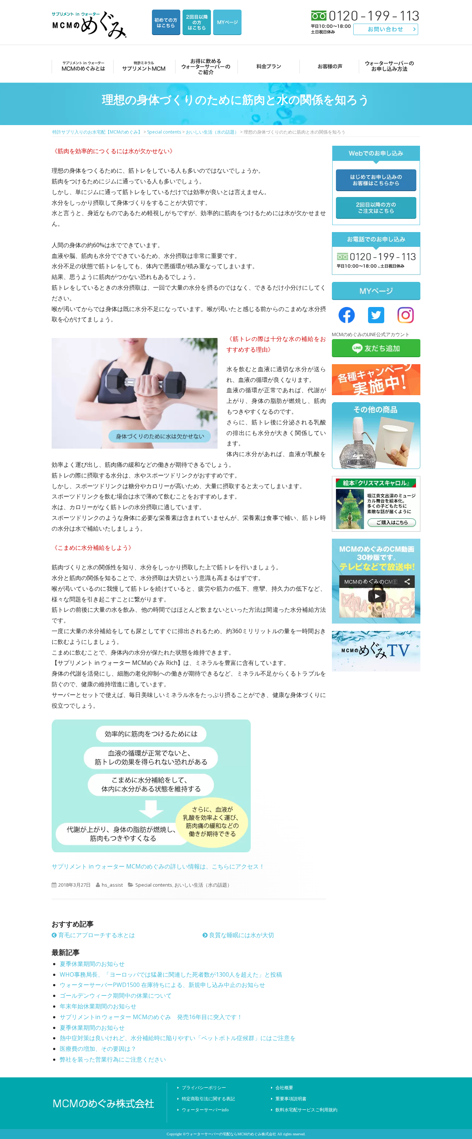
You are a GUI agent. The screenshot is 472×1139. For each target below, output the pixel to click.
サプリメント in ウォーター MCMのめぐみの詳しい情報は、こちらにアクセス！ (158, 866)
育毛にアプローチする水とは (96, 935)
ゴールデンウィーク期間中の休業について (116, 995)
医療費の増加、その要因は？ (98, 1049)
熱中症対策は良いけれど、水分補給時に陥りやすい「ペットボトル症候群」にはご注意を (178, 1038)
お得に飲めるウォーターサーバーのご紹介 (205, 66)
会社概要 (284, 1087)
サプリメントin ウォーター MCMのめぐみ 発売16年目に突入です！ (151, 1017)
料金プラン (266, 66)
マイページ (227, 22)
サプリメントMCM (143, 66)
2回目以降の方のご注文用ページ (197, 22)
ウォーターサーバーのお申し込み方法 (389, 66)
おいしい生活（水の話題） (203, 884)
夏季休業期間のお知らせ (92, 964)
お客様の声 (328, 66)
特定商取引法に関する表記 (208, 1098)
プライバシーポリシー (204, 1087)
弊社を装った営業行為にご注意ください (113, 1059)
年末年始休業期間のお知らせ (98, 1006)
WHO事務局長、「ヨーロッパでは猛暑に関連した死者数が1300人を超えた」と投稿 (171, 974)
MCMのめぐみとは (82, 66)
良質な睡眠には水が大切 (241, 935)
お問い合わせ (386, 29)
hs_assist (112, 884)
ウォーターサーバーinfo (205, 1109)
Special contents (153, 884)
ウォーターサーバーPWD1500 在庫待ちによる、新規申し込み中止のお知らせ (162, 985)
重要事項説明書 (290, 1098)
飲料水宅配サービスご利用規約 (306, 1109)
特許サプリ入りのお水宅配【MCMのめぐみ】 (90, 16)
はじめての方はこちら (166, 22)
